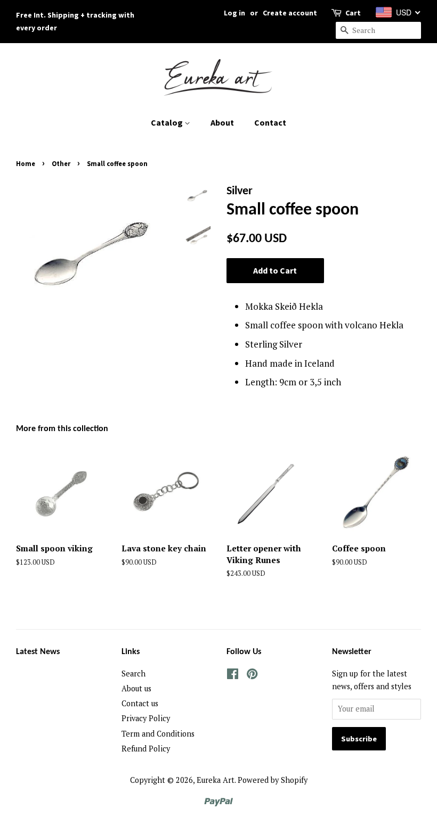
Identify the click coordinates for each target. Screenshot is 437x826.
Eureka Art (215, 780)
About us (136, 688)
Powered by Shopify (272, 780)
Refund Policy (146, 749)
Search (133, 673)
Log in (234, 13)
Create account (290, 13)
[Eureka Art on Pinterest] (252, 676)
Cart (353, 13)
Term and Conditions (158, 734)
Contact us (140, 703)
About (222, 122)
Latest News (38, 652)
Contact (270, 122)
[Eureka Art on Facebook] (232, 676)
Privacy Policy (146, 718)
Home (25, 163)
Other (61, 163)
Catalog (167, 122)
